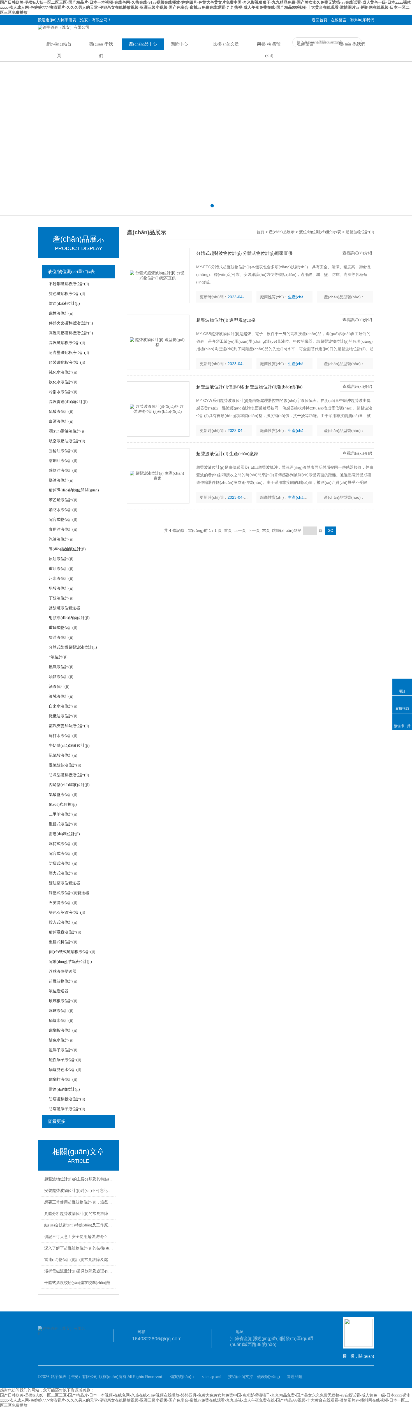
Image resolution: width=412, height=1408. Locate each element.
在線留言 (338, 20)
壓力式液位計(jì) (63, 873)
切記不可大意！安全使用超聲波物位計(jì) (79, 1237)
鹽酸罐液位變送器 (64, 608)
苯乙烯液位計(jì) (63, 500)
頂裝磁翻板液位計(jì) (67, 362)
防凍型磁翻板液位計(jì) (69, 775)
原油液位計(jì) (61, 559)
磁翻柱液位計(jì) (63, 1079)
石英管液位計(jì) (63, 903)
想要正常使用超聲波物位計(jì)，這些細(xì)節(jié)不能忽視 (79, 1202)
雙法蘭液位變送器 (64, 883)
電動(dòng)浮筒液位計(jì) (70, 962)
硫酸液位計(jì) (61, 411)
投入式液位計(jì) (63, 922)
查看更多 (57, 1121)
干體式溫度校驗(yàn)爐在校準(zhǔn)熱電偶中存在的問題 (79, 1283)
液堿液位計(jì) (61, 696)
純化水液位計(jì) (63, 372)
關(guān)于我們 (101, 50)
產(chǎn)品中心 (143, 44)
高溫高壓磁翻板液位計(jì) (71, 333)
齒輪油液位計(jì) (63, 451)
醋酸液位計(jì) (61, 588)
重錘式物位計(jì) (63, 628)
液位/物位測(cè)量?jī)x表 (71, 271)
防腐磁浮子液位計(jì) (67, 1109)
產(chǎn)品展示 (282, 232)
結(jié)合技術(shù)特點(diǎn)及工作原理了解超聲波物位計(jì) (79, 1225)
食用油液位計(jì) (63, 529)
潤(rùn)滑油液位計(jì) (67, 431)
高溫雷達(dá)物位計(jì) (68, 402)
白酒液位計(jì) (61, 421)
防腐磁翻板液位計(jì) (67, 1099)
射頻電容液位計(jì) (65, 932)
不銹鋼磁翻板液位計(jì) (69, 284)
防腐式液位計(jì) (63, 863)
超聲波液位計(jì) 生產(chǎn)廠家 (227, 453)
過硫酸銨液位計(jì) (65, 765)
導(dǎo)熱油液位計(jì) (67, 549)
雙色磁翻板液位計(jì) (67, 294)
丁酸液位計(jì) (61, 598)
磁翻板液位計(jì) (63, 1030)
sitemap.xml (211, 1377)
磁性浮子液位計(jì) (65, 1060)
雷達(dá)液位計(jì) (64, 303)
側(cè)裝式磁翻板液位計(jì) (72, 952)
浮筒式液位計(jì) (63, 844)
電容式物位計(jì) (63, 520)
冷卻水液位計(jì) (63, 392)
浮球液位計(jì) (61, 1011)
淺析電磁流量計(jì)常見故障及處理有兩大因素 (79, 1271)
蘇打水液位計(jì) (63, 736)
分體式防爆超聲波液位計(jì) (73, 647)
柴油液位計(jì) (61, 637)
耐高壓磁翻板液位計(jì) (69, 353)
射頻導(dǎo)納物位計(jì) (69, 618)
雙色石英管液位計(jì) (67, 912)
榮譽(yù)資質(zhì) (269, 50)
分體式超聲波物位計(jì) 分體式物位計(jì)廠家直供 (244, 253)
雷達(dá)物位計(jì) (64, 1089)
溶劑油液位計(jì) (63, 461)
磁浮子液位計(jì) (63, 1050)
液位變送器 (58, 991)
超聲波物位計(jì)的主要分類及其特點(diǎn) (79, 1179)
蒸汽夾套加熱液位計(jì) (69, 726)
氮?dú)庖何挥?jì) (63, 804)
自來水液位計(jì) (63, 706)
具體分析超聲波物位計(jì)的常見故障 (76, 1214)
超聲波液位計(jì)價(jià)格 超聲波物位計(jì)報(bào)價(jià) (249, 386)
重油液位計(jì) (61, 569)
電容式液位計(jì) (63, 853)
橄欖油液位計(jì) (63, 716)
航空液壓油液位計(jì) (67, 441)
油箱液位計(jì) (61, 677)
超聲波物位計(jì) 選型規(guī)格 (226, 320)
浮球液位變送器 (62, 971)
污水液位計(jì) (61, 578)
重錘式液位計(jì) (63, 824)
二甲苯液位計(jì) (63, 814)
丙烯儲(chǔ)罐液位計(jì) (69, 785)
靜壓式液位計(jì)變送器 (69, 893)
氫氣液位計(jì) (61, 667)
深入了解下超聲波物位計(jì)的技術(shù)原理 (79, 1248)
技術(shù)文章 (226, 44)
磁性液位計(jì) (61, 313)
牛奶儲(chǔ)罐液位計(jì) (69, 745)
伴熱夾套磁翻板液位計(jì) (71, 323)
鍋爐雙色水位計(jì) (65, 1070)
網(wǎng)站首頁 (59, 50)
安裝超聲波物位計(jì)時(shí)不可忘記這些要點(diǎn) (79, 1191)
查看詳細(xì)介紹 (357, 253)
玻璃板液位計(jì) (63, 1001)
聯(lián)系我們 (362, 20)
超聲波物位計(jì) (63, 981)
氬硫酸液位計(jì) (63, 755)
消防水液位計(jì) (63, 510)
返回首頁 (319, 20)
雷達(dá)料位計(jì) (64, 834)
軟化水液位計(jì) (63, 382)
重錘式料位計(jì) (63, 942)
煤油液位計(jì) (61, 480)
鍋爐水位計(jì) (61, 1020)
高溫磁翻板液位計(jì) (67, 343)
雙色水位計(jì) (61, 1040)
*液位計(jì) (58, 657)
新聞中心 (179, 44)
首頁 (260, 232)
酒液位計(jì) (59, 686)
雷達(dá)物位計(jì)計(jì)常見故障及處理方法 (79, 1260)
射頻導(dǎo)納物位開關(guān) (74, 490)
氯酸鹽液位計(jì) (63, 795)
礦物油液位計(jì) (63, 470)
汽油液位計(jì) (61, 539)
